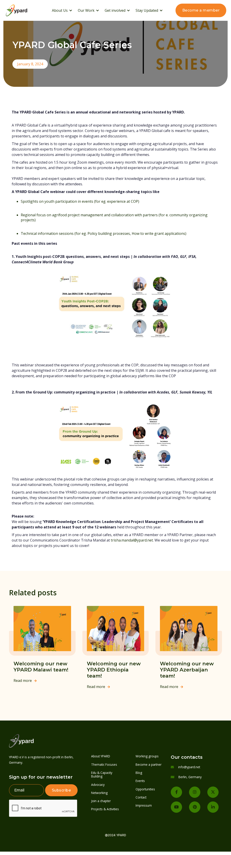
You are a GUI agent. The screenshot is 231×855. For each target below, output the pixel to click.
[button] (62, 10)
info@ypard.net (189, 767)
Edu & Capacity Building (101, 774)
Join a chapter (101, 801)
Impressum (144, 805)
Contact (141, 797)
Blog (139, 772)
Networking (99, 793)
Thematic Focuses (104, 764)
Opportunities (145, 789)
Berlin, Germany (190, 777)
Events (140, 781)
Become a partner (149, 764)
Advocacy (98, 784)
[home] (22, 10)
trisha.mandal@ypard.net (132, 540)
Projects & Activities (105, 809)
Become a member (201, 10)
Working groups (147, 756)
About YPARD (100, 756)
